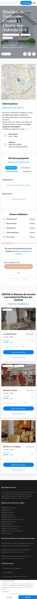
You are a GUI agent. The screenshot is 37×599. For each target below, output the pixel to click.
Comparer (31, 334)
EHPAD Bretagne (6, 524)
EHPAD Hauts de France (8, 508)
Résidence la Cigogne (12, 446)
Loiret (28, 43)
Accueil (5, 43)
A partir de (6, 340)
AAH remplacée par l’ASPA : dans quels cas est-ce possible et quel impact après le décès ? (16, 557)
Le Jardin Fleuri (9, 334)
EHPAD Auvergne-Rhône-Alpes (11, 526)
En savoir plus (18, 357)
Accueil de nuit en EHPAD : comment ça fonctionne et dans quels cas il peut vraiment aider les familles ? (17, 544)
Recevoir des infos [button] (18, 352)
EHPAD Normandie (7, 515)
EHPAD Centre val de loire (9, 517)
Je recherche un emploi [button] (18, 278)
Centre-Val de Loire (17, 43)
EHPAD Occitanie (6, 533)
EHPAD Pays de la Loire (8, 522)
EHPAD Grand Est (6, 510)
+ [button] (3, 66)
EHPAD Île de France (7, 512)
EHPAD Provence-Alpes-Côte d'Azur (12, 531)
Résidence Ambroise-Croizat (12, 47)
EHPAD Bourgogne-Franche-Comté (12, 519)
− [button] (3, 69)
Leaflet (19, 99)
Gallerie (7, 54)
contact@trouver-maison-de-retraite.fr (15, 576)
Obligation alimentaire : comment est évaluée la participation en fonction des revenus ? (15, 551)
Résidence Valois (10, 390)
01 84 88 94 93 (8, 572)
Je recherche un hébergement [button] (18, 266)
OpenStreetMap (26, 99)
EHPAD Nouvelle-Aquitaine (9, 529)
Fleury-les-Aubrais (9, 45)
